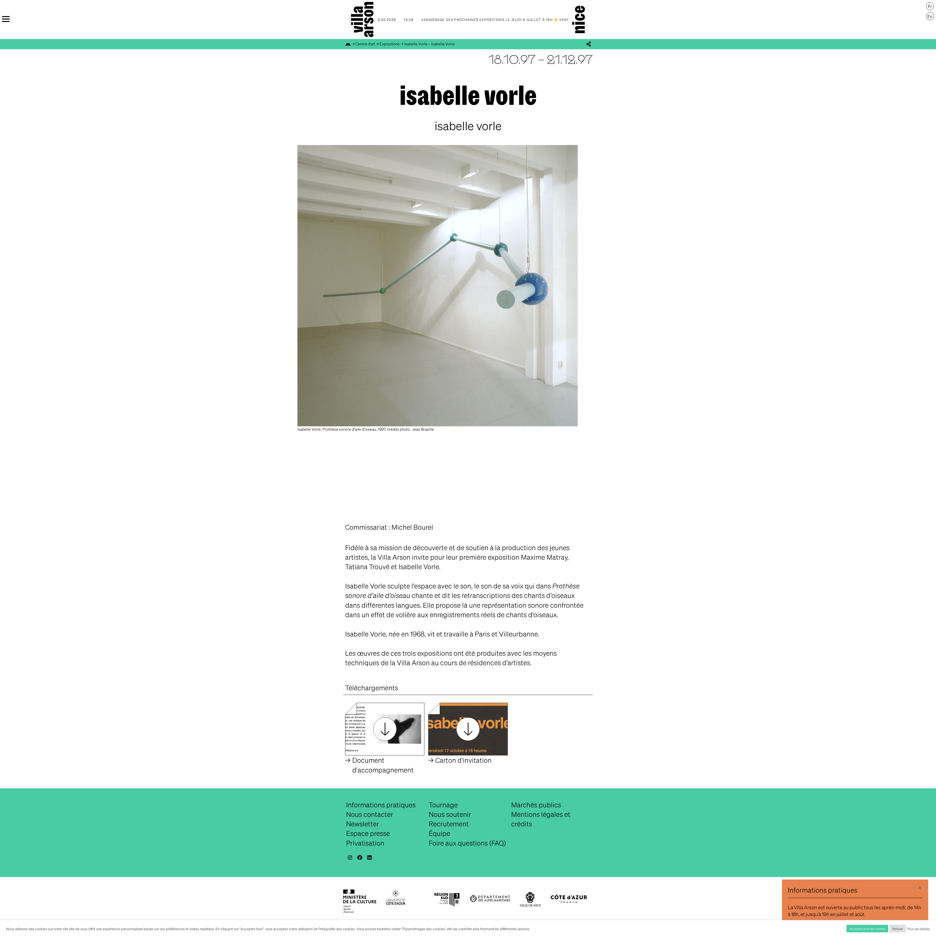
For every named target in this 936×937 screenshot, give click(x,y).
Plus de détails (918, 929)
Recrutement (449, 823)
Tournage (443, 804)
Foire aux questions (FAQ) (467, 843)
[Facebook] (360, 857)
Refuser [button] (897, 929)
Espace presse (368, 833)
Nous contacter (369, 814)
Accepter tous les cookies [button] (867, 929)
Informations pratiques (381, 804)
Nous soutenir (450, 814)
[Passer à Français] (930, 6)
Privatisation (365, 843)
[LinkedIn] (369, 857)
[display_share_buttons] (588, 44)
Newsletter (362, 823)
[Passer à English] (930, 16)
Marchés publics (536, 804)
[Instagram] (350, 857)
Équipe (439, 833)
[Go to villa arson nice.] (348, 43)
